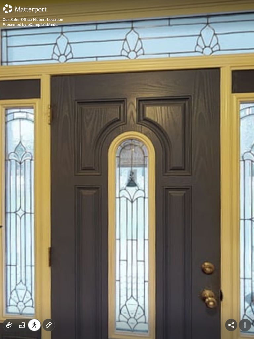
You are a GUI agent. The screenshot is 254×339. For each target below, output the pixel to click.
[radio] (9, 325)
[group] (22, 325)
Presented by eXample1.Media (31, 25)
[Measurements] (48, 325)
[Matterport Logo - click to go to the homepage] (24, 9)
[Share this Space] (231, 325)
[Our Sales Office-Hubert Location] (127, 169)
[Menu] (245, 325)
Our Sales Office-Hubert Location (33, 19)
